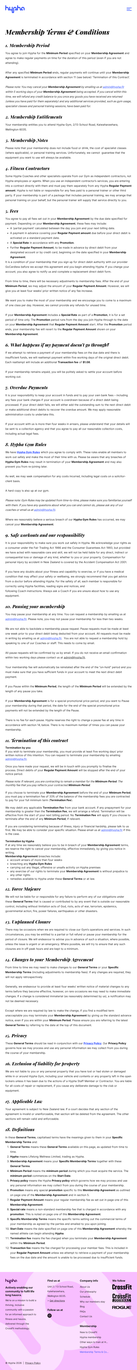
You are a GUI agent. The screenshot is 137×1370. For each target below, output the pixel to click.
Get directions (57, 1300)
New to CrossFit (88, 1332)
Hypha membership (90, 1337)
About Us (85, 1286)
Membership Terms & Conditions (94, 1351)
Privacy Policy (33, 1362)
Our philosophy (88, 1291)
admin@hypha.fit (113, 87)
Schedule (85, 1296)
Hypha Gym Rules (89, 1347)
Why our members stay (92, 1301)
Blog (82, 1306)
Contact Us (86, 1316)
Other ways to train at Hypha (94, 1342)
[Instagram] (49, 1316)
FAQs (83, 1311)
